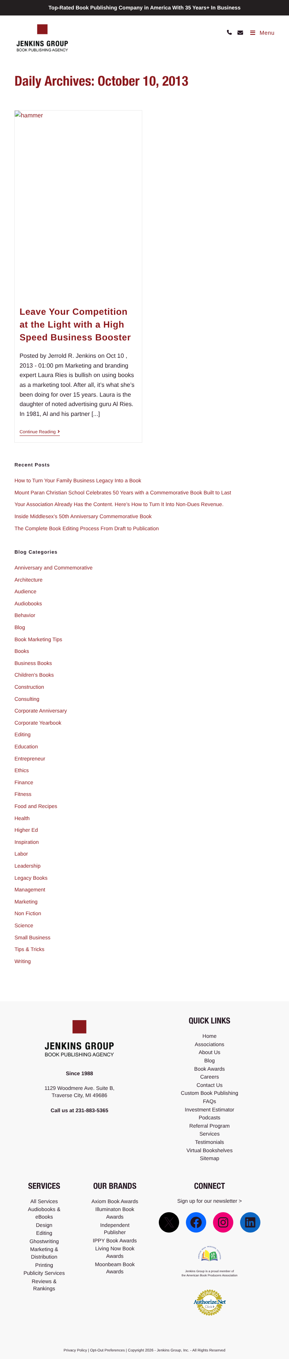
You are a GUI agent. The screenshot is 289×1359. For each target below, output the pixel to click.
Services (209, 1134)
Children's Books (34, 675)
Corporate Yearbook (37, 723)
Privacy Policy (75, 1350)
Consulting (26, 699)
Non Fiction (27, 913)
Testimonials (209, 1142)
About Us (210, 1052)
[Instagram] (223, 1222)
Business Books (33, 663)
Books (21, 651)
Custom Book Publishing (210, 1093)
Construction (29, 687)
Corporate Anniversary (40, 711)
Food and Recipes (35, 806)
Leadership (27, 866)
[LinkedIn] (250, 1222)
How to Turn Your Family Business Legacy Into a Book (77, 480)
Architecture (28, 580)
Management (29, 890)
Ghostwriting (44, 1241)
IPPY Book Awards (115, 1240)
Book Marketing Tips (38, 639)
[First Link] (229, 33)
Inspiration (26, 842)
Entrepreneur (29, 759)
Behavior (24, 615)
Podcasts (210, 1117)
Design (44, 1225)
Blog (19, 627)
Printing (44, 1265)
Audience (25, 591)
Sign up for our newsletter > (209, 1201)
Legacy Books (30, 878)
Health (21, 818)
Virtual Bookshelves (209, 1150)
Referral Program (209, 1126)
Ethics (21, 770)
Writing (22, 961)
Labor (21, 854)
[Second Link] (237, 33)
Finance (23, 782)
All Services (44, 1201)
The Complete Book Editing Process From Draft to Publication (86, 528)
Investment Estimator (209, 1110)
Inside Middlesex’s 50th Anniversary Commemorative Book (83, 516)
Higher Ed (26, 830)
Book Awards (209, 1069)
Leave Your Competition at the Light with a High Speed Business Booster (75, 324)
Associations (210, 1044)
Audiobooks (28, 603)
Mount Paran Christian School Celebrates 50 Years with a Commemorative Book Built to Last (122, 492)
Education (26, 746)
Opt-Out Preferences (107, 1350)
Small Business (32, 937)
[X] (169, 1222)
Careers (209, 1077)
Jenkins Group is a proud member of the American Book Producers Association (210, 1273)
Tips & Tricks (29, 949)
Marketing (25, 902)
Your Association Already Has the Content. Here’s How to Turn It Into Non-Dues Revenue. (119, 504)
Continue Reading (40, 431)
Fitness (22, 794)
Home (209, 1036)
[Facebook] (196, 1222)
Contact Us (209, 1085)
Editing (22, 734)
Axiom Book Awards (114, 1201)
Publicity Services (44, 1273)
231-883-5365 (92, 1110)
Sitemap (209, 1158)
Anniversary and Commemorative (53, 568)
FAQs (209, 1101)
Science (23, 925)
